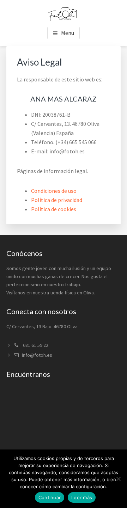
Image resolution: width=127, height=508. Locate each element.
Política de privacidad (56, 199)
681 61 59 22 (35, 345)
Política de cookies (53, 209)
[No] (118, 478)
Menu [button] (67, 32)
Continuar (49, 497)
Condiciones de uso (54, 190)
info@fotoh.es (37, 355)
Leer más (81, 497)
